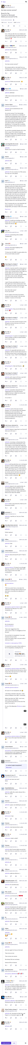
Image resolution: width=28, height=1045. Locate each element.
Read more (7, 209)
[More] (25, 26)
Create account (6, 1043)
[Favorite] (14, 26)
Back (4, 1)
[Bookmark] (19, 26)
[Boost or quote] (8, 26)
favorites (17, 22)
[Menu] (25, 1043)
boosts (4, 22)
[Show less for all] (26, 1)
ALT (25, 724)
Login (14, 1043)
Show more (8, 767)
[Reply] (3, 26)
